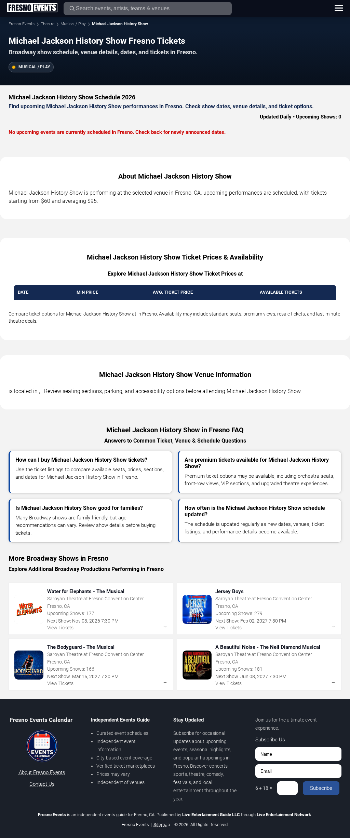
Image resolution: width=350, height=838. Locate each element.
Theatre (47, 24)
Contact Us (42, 784)
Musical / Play (73, 24)
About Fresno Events (42, 772)
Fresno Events (22, 24)
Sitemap (161, 824)
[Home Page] (32, 8)
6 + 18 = (263, 788)
